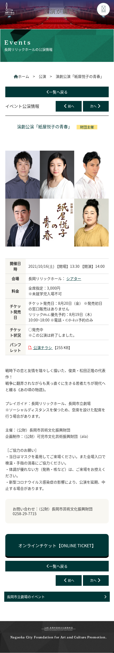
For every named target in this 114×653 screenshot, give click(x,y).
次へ (93, 106)
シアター (73, 278)
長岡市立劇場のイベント (26, 596)
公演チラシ (43, 347)
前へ (71, 106)
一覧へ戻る (58, 92)
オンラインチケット (57, 545)
